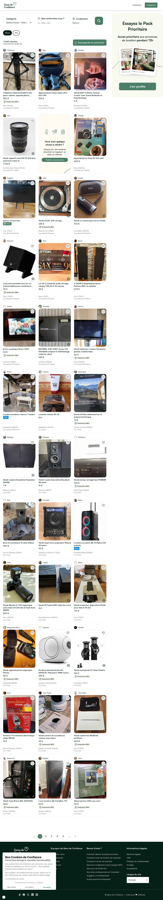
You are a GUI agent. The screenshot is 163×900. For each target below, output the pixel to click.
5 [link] (63, 836)
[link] (75, 836)
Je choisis (29, 887)
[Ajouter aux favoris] (32, 55)
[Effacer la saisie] (64, 23)
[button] (3, 897)
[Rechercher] (99, 21)
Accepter (47, 887)
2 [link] (45, 836)
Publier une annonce (55, 160)
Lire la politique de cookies (14, 879)
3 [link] (51, 836)
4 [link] (57, 836)
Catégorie (11, 19)
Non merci (11, 887)
